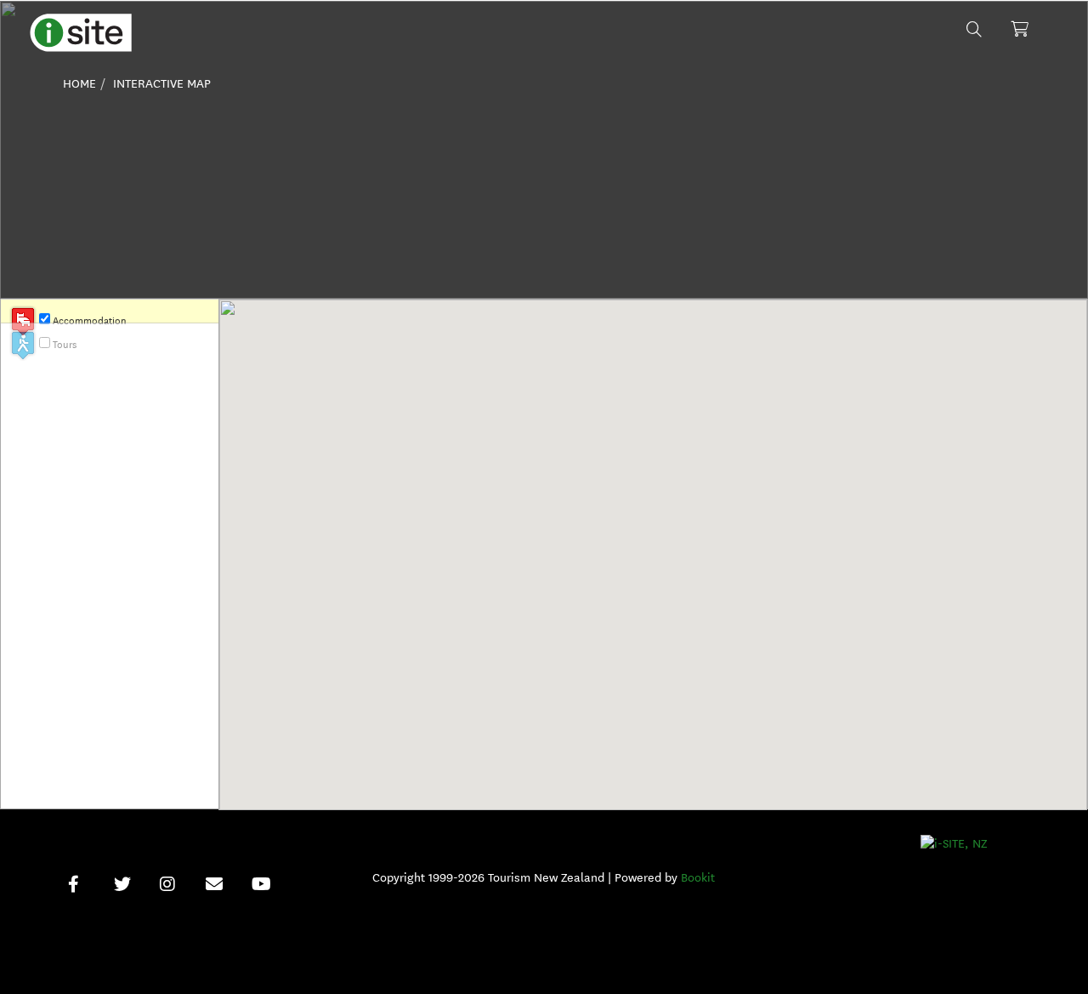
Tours (64, 344)
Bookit (698, 878)
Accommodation (90, 320)
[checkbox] (44, 318)
